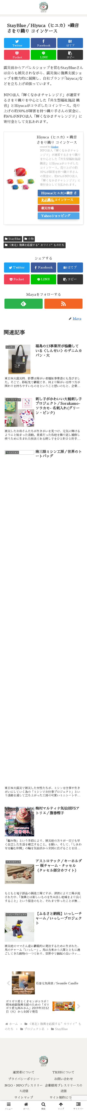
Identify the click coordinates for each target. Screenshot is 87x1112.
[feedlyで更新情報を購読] (23, 304)
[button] (70, 55)
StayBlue (14, 238)
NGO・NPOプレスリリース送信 (23, 1088)
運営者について (24, 1072)
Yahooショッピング (55, 215)
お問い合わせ (63, 1079)
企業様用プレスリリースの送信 (63, 1088)
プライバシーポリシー (23, 1079)
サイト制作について (64, 1097)
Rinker (54, 147)
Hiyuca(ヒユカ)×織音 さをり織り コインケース (59, 194)
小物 (30, 238)
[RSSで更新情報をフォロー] (63, 304)
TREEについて (63, 1072)
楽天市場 (47, 208)
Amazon (47, 200)
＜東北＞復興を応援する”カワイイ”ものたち (36, 245)
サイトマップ (23, 1097)
